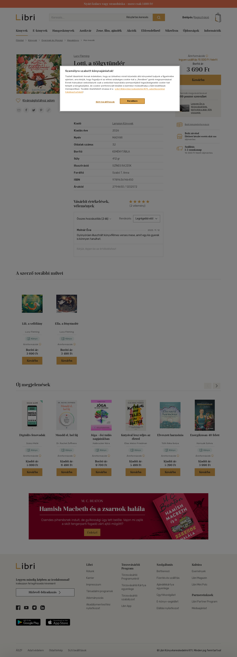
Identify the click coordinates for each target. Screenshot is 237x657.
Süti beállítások (105, 102)
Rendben (132, 101)
